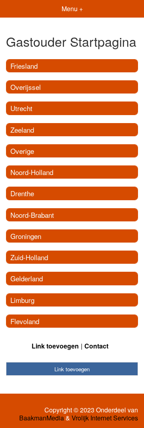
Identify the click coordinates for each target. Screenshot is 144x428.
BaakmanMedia (41, 418)
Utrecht (21, 108)
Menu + (72, 8)
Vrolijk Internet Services (105, 418)
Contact (96, 345)
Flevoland (24, 321)
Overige (22, 151)
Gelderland (26, 278)
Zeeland (22, 130)
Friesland (24, 66)
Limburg (22, 300)
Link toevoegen (55, 345)
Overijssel (25, 87)
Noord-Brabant (32, 215)
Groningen (25, 236)
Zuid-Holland (29, 257)
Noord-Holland (31, 172)
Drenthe (22, 193)
